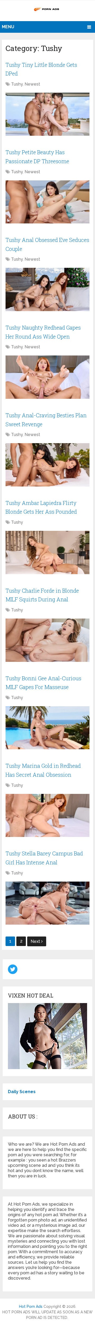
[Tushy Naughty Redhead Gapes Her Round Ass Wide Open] (47, 377)
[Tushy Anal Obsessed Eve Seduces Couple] (47, 289)
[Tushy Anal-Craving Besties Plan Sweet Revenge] (47, 464)
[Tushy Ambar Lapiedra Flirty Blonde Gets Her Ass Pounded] (47, 552)
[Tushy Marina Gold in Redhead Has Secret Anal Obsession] (47, 815)
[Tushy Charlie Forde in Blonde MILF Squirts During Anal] (47, 640)
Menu (8, 26)
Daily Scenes (22, 1091)
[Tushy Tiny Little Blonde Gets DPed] (47, 114)
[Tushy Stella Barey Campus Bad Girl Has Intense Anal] (47, 903)
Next (36, 941)
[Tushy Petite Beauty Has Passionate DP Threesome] (47, 202)
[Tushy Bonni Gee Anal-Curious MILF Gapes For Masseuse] (47, 728)
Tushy (17, 84)
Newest (32, 84)
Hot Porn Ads (30, 1306)
